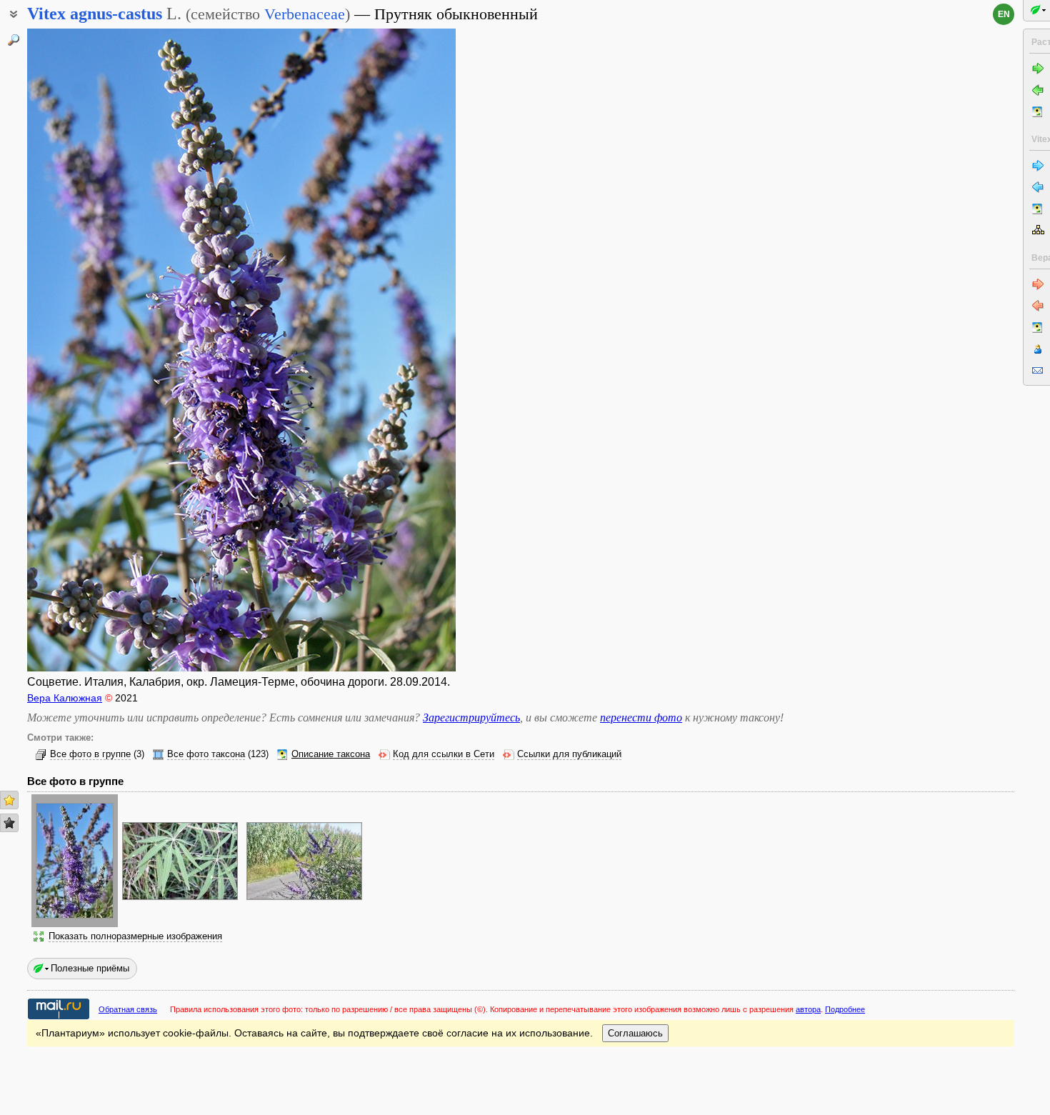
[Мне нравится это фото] (9, 800)
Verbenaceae (304, 14)
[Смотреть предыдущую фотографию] (73, 350)
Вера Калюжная (64, 698)
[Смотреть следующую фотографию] (409, 350)
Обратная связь (128, 1009)
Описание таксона (330, 754)
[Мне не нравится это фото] (9, 823)
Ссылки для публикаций (569, 754)
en (1004, 14)
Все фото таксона (206, 754)
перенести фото (641, 717)
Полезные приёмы (90, 968)
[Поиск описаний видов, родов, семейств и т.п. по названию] (13, 40)
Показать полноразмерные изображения (135, 936)
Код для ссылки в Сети (443, 754)
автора (808, 1009)
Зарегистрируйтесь (471, 717)
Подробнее (845, 1009)
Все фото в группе (90, 754)
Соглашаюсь (635, 1033)
